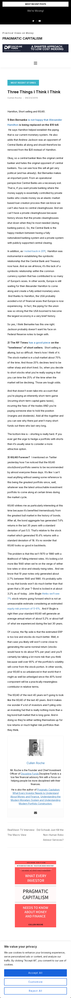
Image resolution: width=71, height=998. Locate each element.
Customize (35, 981)
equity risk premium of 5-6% (23, 608)
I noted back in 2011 (34, 251)
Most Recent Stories (23, 82)
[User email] (35, 813)
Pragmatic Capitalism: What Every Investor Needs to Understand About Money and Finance (35, 793)
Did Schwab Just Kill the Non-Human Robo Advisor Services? (50, 834)
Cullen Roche (14, 97)
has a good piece (40, 342)
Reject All (35, 990)
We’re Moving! (35, 10)
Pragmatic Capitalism (22, 38)
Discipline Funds (30, 773)
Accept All (35, 972)
